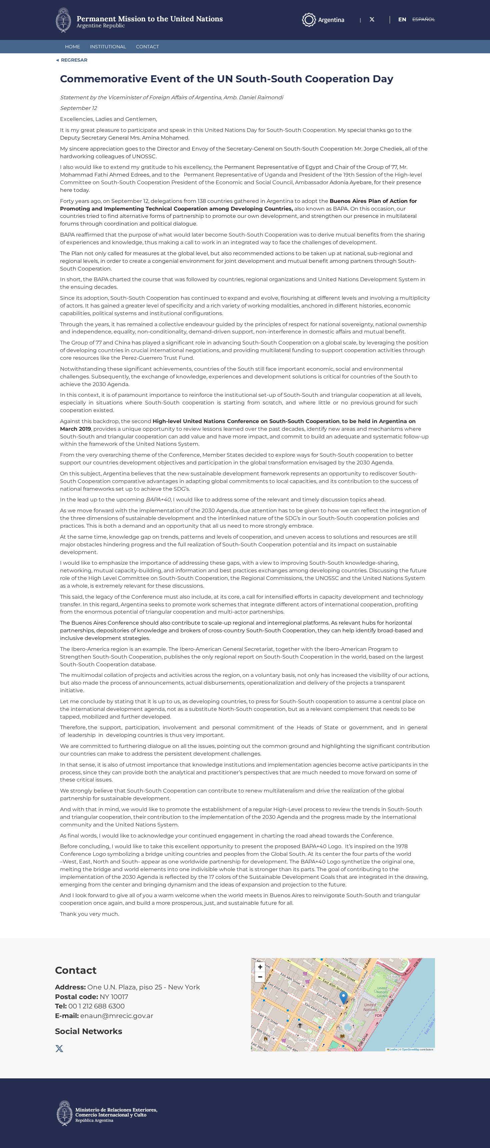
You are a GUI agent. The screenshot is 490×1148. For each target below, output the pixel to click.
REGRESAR (73, 60)
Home (72, 47)
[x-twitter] (372, 19)
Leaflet (393, 1049)
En (402, 19)
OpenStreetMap (410, 1049)
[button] (343, 998)
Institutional (108, 47)
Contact (147, 47)
